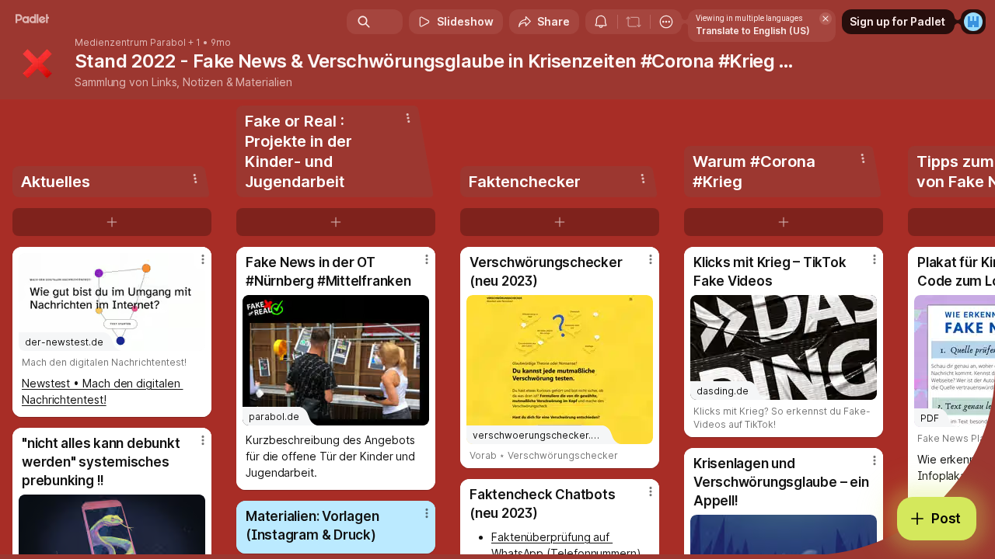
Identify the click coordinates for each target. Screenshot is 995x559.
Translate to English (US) (753, 30)
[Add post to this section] (111, 222)
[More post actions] (202, 259)
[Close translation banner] (825, 18)
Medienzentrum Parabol (130, 42)
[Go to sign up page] (973, 21)
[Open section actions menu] (195, 178)
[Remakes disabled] (633, 21)
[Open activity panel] (600, 21)
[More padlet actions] (666, 21)
